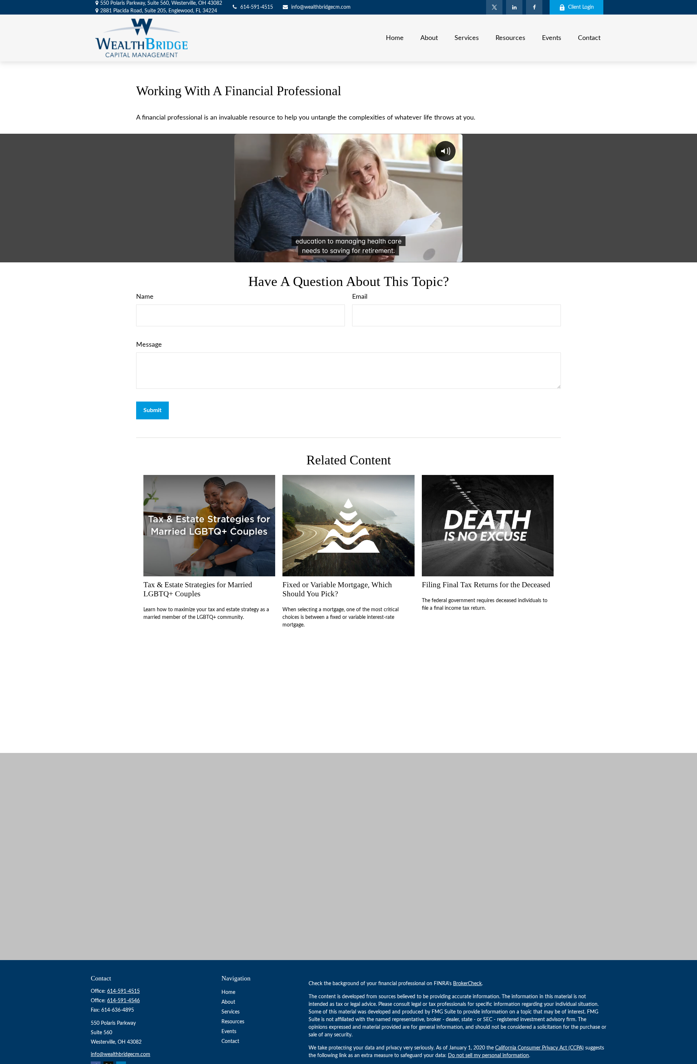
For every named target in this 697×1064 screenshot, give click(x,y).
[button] (395, 38)
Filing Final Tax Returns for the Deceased (486, 584)
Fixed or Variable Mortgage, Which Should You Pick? (337, 589)
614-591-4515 (256, 7)
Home (228, 992)
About (228, 1002)
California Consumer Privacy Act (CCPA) (539, 1048)
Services (230, 1012)
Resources (232, 1021)
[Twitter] (494, 7)
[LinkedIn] (514, 7)
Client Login (581, 7)
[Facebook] (534, 7)
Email (359, 297)
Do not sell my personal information (488, 1055)
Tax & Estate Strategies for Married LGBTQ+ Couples (197, 589)
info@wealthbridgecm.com (321, 7)
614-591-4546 (123, 1000)
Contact (230, 1041)
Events (228, 1031)
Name (145, 297)
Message (149, 345)
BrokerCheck (467, 983)
